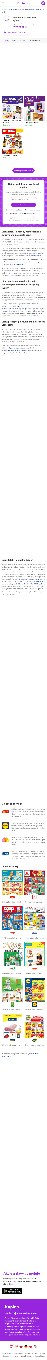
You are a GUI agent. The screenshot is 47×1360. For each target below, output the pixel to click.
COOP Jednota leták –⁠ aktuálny (12, 923)
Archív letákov (35, 41)
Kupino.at (11, 1346)
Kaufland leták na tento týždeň (34, 887)
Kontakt (42, 1353)
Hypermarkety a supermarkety (23, 24)
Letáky (6, 41)
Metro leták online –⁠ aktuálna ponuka (12, 1030)
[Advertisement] (23, 69)
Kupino (4, 9)
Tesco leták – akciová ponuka (34, 923)
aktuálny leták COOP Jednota (34, 584)
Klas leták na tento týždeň (34, 1030)
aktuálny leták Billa (14, 584)
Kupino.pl (31, 1346)
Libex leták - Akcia (34, 111)
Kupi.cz (21, 1346)
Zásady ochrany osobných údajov (29, 210)
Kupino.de (26, 1346)
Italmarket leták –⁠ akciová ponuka (12, 959)
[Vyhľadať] (43, 3)
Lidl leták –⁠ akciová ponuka (34, 994)
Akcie (14, 41)
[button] (14, 26)
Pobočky (23, 41)
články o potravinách (16, 264)
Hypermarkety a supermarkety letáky (27, 9)
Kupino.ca (16, 1346)
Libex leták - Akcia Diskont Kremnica (12, 111)
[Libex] (6, 21)
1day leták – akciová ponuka (12, 994)
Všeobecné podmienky (10, 1356)
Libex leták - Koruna (12, 144)
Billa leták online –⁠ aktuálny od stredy (12, 887)
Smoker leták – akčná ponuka (34, 959)
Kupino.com (36, 1346)
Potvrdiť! (23, 205)
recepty (36, 262)
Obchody (11, 9)
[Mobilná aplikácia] (12, 1291)
